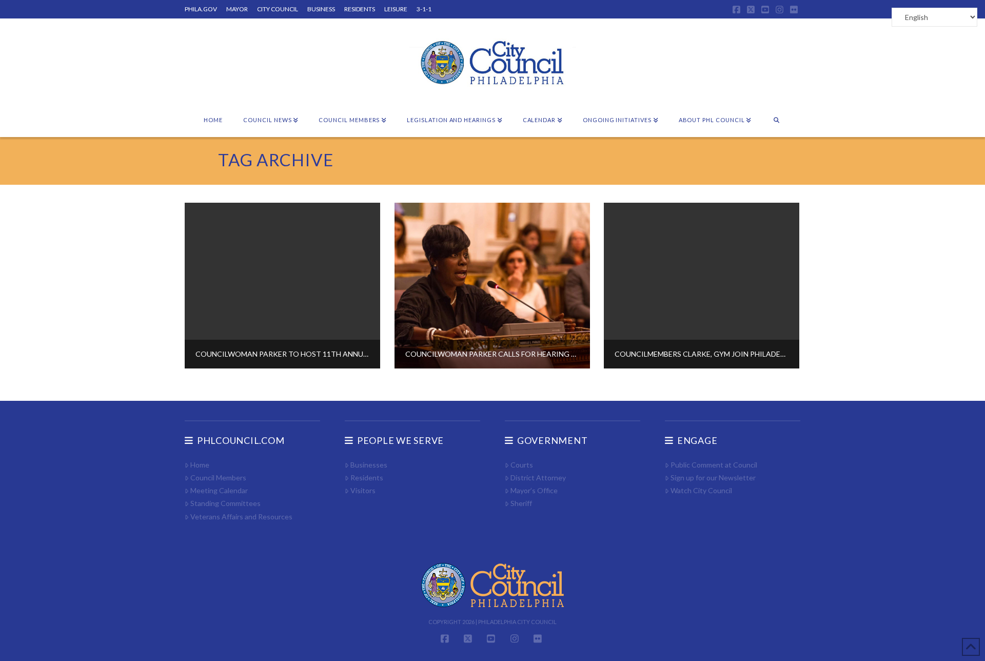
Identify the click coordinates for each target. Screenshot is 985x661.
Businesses (368, 464)
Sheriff (521, 503)
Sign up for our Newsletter (713, 477)
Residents (366, 477)
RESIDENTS (359, 9)
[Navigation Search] (776, 120)
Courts (521, 464)
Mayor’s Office (534, 490)
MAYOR (237, 9)
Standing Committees (225, 503)
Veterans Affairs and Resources (241, 516)
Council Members (218, 477)
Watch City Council (701, 490)
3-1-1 (424, 9)
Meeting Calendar (219, 490)
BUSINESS (321, 9)
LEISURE (395, 9)
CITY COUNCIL (277, 9)
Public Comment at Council (714, 464)
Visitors (363, 490)
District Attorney (538, 477)
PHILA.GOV (201, 9)
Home (199, 464)
